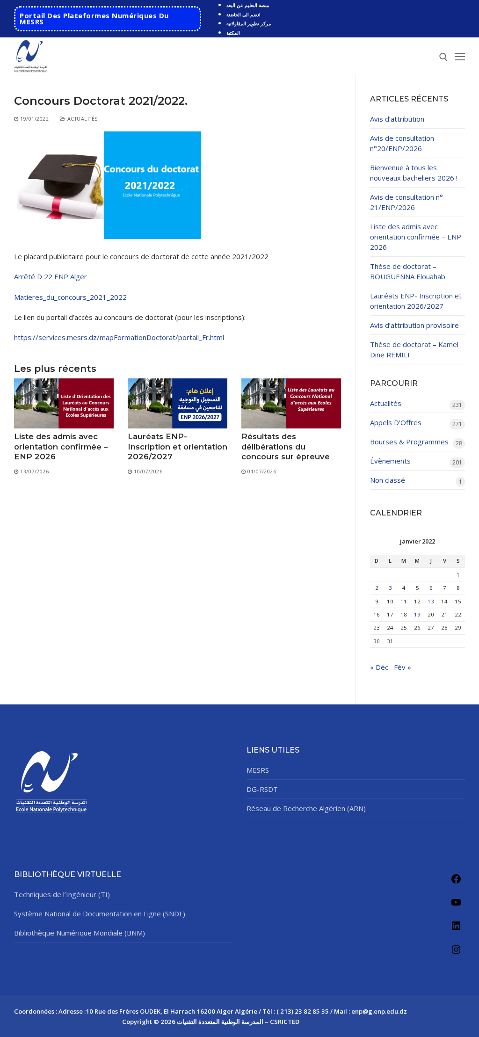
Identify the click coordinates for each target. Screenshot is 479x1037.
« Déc (379, 667)
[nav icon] (460, 56)
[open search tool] (443, 57)
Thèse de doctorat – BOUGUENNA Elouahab (407, 271)
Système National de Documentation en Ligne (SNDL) (99, 913)
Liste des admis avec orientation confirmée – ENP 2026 (61, 446)
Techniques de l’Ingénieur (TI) (62, 894)
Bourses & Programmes (409, 441)
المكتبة (233, 32)
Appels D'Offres (395, 422)
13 (431, 601)
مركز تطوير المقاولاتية (248, 23)
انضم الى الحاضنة (243, 14)
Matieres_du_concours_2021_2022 (70, 297)
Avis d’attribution (397, 118)
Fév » (402, 667)
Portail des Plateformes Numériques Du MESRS (94, 18)
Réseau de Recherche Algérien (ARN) (306, 808)
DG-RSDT (262, 789)
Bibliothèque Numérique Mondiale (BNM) (79, 932)
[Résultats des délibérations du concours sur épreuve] (291, 403)
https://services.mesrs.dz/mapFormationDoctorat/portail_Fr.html (119, 337)
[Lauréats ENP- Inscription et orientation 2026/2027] (177, 403)
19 (417, 614)
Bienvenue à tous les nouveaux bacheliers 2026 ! (413, 172)
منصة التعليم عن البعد (247, 5)
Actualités (81, 118)
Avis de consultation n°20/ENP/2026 (402, 143)
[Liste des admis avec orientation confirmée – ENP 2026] (64, 403)
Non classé (387, 480)
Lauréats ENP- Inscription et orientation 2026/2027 (177, 446)
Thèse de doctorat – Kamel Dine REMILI (414, 349)
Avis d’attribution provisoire (414, 325)
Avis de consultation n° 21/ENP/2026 (406, 202)
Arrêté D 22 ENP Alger (50, 276)
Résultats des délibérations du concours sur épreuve (285, 446)
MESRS (258, 770)
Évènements (390, 460)
